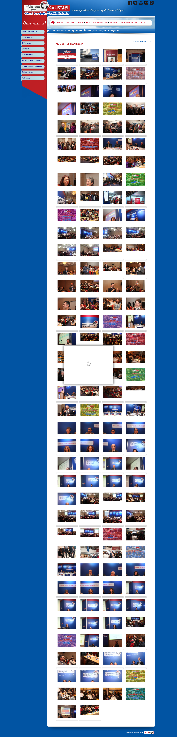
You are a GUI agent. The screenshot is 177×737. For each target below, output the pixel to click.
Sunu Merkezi (27, 55)
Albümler (81, 22)
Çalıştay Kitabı (27, 72)
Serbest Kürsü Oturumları (32, 60)
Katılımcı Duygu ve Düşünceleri (96, 22)
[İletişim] (146, 3)
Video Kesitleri (70, 22)
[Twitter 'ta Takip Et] (135, 3)
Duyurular (113, 22)
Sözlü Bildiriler (27, 37)
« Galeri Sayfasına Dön (142, 42)
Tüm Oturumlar (29, 31)
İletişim (143, 22)
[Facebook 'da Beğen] (130, 3)
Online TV (25, 49)
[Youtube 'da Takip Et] (141, 3)
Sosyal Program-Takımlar (32, 66)
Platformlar (26, 78)
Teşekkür (59, 22)
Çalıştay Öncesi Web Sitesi (129, 22)
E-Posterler (26, 43)
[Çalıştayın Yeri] (151, 3)
